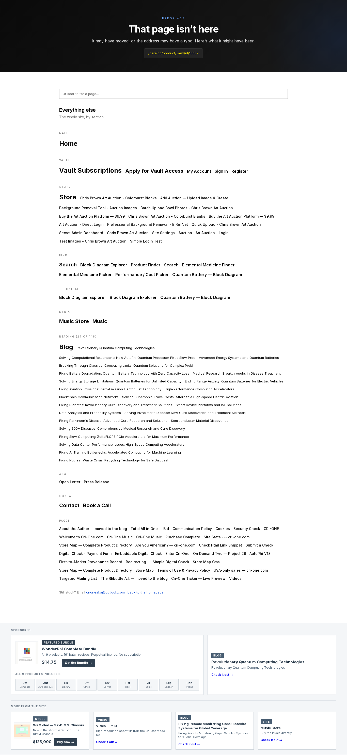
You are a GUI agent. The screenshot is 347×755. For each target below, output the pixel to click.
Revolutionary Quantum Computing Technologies (116, 348)
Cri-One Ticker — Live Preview (198, 578)
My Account (199, 171)
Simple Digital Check (171, 562)
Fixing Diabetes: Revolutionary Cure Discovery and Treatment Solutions (115, 405)
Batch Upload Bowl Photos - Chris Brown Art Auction (186, 208)
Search (68, 265)
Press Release (96, 482)
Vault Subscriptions (90, 170)
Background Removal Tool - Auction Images (98, 208)
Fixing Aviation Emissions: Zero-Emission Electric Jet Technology (110, 389)
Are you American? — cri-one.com (165, 545)
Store (67, 197)
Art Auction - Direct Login (81, 224)
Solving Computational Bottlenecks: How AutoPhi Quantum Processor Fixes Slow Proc (127, 358)
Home (68, 143)
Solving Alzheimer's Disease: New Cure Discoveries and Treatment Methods (185, 413)
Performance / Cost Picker (142, 274)
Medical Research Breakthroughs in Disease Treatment (237, 373)
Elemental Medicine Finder (208, 264)
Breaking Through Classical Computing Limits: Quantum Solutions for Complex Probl (126, 365)
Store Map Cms (206, 562)
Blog (66, 347)
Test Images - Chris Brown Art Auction (93, 241)
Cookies (222, 528)
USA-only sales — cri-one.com (241, 570)
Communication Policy (192, 528)
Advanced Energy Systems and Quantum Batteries (239, 358)
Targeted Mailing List (78, 578)
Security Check (246, 528)
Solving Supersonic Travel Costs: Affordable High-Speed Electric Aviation (180, 397)
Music (99, 321)
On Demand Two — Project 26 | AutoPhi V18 (232, 553)
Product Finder (146, 264)
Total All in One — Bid (150, 528)
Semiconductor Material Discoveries (199, 421)
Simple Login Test (146, 241)
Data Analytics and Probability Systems (90, 413)
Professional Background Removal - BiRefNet (147, 224)
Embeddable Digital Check (138, 553)
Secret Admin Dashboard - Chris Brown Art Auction (104, 233)
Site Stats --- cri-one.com (226, 537)
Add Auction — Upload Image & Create (194, 198)
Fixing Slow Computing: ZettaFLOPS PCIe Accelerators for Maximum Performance (124, 437)
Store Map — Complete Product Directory (95, 545)
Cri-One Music (120, 537)
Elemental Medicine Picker (85, 274)
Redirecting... (137, 562)
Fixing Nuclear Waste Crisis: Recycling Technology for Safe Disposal (113, 460)
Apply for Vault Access (154, 171)
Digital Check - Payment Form (85, 553)
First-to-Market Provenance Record (90, 562)
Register (239, 171)
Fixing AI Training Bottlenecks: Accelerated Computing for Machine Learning (120, 452)
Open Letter (69, 482)
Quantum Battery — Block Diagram (207, 274)
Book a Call (97, 505)
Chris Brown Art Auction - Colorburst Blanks (118, 198)
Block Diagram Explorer (103, 264)
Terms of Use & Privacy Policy (183, 570)
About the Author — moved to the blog (93, 528)
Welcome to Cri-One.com (81, 537)
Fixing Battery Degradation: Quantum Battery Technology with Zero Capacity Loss (124, 373)
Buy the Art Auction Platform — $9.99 (92, 216)
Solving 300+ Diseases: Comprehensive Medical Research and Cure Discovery (122, 428)
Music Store (74, 321)
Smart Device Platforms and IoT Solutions (208, 405)
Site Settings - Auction (172, 233)
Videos (235, 578)
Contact (69, 505)
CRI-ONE (271, 528)
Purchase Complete (182, 537)
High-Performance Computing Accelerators (199, 389)
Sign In (221, 171)
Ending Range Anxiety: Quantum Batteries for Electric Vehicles (234, 381)
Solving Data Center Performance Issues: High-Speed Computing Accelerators (121, 444)
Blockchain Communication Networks (89, 397)
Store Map (144, 570)
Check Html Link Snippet (220, 545)
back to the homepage (146, 592)
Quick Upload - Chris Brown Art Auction (226, 224)
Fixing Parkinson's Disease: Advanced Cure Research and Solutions (113, 421)
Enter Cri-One (177, 553)
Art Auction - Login (212, 233)
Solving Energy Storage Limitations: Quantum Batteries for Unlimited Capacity (120, 381)
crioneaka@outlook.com (105, 592)
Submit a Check (259, 545)
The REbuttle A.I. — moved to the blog (134, 578)
